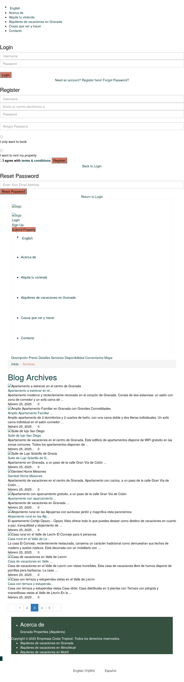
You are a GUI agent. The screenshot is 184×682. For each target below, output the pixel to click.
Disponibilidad (74, 357)
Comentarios (94, 357)
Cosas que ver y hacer (25, 26)
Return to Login (92, 196)
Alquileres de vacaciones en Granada (35, 21)
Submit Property (24, 229)
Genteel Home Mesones (25, 476)
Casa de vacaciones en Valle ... (30, 561)
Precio (33, 357)
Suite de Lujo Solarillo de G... (28, 458)
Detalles (44, 357)
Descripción (19, 357)
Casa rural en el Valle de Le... (29, 538)
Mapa (108, 357)
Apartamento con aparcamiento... (31, 498)
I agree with (27, 160)
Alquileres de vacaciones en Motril (44, 652)
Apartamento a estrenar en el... (30, 390)
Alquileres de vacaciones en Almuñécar (48, 647)
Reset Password (13, 191)
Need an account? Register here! (78, 80)
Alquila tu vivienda (22, 17)
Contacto (15, 30)
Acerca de (16, 12)
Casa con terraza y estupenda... (30, 583)
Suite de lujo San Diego (24, 435)
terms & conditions (36, 160)
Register (59, 160)
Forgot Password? (116, 80)
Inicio (15, 364)
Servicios (57, 357)
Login (6, 75)
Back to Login (92, 166)
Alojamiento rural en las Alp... (28, 516)
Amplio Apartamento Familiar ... (30, 413)
